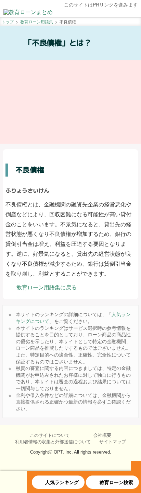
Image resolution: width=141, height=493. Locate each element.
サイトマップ (112, 441)
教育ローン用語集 (36, 21)
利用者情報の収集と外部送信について (53, 441)
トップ (7, 21)
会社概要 (102, 435)
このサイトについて (50, 435)
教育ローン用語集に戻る (46, 287)
